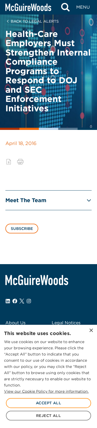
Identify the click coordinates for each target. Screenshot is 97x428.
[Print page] (20, 161)
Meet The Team (25, 200)
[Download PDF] (8, 161)
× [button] (91, 331)
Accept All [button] (48, 403)
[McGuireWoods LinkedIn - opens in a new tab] (7, 301)
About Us (15, 322)
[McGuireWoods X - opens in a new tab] (21, 301)
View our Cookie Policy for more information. (46, 391)
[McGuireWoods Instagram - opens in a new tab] (28, 301)
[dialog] (48, 376)
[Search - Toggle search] (65, 7)
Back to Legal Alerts (35, 21)
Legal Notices (66, 322)
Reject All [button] (48, 415)
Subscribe (22, 228)
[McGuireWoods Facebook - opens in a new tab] (14, 301)
